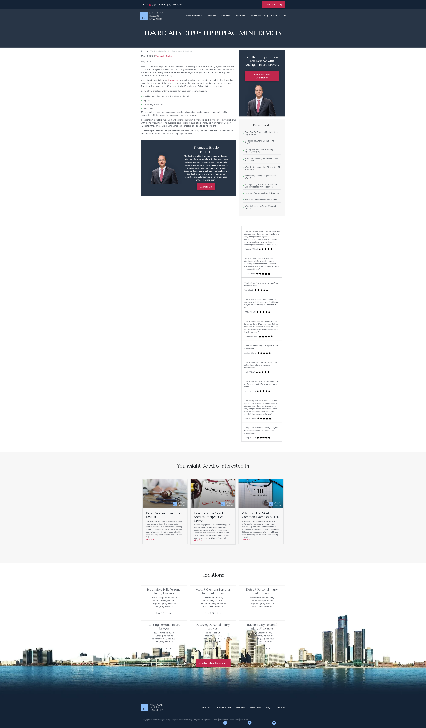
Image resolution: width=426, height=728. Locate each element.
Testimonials (256, 15)
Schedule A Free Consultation (213, 663)
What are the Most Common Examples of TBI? (260, 515)
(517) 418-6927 (170, 639)
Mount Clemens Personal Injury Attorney (213, 591)
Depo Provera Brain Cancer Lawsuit (165, 515)
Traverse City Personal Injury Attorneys (262, 626)
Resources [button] (240, 16)
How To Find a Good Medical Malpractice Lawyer (208, 517)
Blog (266, 15)
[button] (203, 15)
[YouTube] (274, 723)
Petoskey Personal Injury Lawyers (213, 626)
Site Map (244, 719)
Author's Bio (206, 186)
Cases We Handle (223, 707)
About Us (225, 16)
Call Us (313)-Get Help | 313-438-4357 (161, 4)
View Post (150, 539)
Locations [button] (211, 16)
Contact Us (276, 15)
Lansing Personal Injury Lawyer (164, 626)
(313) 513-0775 (267, 603)
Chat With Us (272, 4)
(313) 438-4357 (169, 603)
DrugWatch (172, 80)
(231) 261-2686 (267, 639)
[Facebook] (225, 723)
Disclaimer (223, 719)
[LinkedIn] (249, 723)
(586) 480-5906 (218, 603)
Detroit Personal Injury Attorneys (262, 591)
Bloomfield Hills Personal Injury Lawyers (164, 591)
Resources (241, 707)
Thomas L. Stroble (163, 56)
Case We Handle (194, 16)
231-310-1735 (218, 639)
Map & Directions (164, 613)
